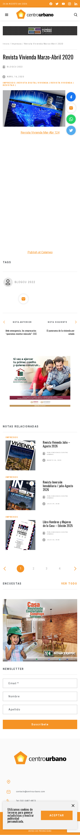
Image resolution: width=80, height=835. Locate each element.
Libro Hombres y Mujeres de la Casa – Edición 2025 (58, 524)
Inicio (6, 44)
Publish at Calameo (40, 252)
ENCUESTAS (12, 583)
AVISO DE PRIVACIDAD (40, 831)
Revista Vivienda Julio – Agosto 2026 (56, 444)
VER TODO (69, 583)
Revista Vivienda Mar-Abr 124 (40, 132)
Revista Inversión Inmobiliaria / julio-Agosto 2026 (58, 486)
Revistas (8, 85)
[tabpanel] (40, 496)
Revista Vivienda (61, 83)
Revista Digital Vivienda (33, 83)
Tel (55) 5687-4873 (26, 801)
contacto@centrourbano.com (30, 792)
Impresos (17, 44)
